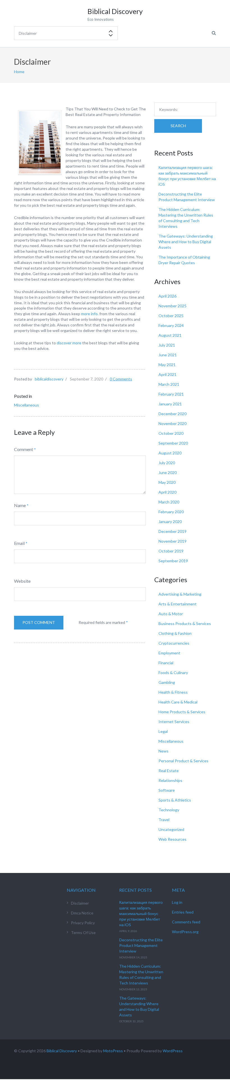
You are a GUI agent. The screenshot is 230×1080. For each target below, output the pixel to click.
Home (19, 71)
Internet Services (173, 721)
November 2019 (172, 541)
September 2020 (173, 443)
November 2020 (172, 423)
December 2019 (172, 531)
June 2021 (167, 354)
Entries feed (183, 912)
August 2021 (169, 335)
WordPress (173, 1050)
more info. (89, 313)
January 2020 (170, 521)
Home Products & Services (181, 711)
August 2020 (169, 452)
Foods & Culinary (173, 672)
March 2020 (168, 502)
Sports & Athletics (174, 800)
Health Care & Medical (177, 702)
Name (20, 505)
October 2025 (170, 315)
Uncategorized (171, 829)
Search (178, 125)
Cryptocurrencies (173, 643)
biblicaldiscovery (49, 379)
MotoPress (113, 1050)
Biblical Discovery (62, 1050)
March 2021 (168, 384)
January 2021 (170, 403)
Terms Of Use (83, 932)
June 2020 (167, 472)
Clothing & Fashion (175, 633)
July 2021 (166, 345)
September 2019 (173, 560)
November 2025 (172, 305)
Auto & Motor (170, 613)
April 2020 (167, 492)
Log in (177, 902)
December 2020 (172, 413)
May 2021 (167, 364)
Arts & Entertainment (177, 603)
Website (22, 581)
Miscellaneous (26, 405)
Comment (23, 449)
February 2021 (171, 394)
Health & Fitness (173, 692)
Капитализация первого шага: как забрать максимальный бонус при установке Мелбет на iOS (141, 913)
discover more (69, 342)
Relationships (170, 780)
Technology (168, 809)
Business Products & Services (184, 623)
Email (19, 543)
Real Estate (168, 770)
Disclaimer (80, 903)
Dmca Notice (82, 913)
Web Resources (172, 839)
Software (166, 790)
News (163, 751)
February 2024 (171, 325)
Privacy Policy (83, 922)
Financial (165, 662)
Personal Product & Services (183, 760)
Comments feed (186, 921)
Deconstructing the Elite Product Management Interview (141, 945)
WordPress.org (185, 931)
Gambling (166, 682)
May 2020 (167, 482)
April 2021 (167, 374)
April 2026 (167, 296)
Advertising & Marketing (179, 594)
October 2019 (170, 551)
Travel (163, 819)
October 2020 (170, 433)
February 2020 (171, 511)
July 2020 (166, 462)
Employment (169, 653)
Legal (163, 731)
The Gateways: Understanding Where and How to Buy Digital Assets (185, 242)
